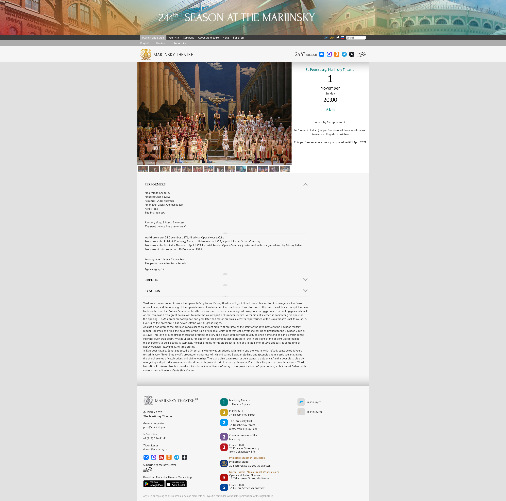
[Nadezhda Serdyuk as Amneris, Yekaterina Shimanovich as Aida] (153, 169)
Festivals (161, 43)
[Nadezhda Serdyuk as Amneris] (229, 169)
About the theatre (208, 37)
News (226, 37)
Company (188, 37)
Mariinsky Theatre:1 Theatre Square (240, 402)
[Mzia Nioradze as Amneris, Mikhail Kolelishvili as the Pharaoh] (186, 169)
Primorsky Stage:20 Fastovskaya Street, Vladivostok (247, 463)
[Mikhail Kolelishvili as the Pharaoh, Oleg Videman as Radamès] (142, 169)
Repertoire (180, 43)
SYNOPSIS (152, 291)
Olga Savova (163, 197)
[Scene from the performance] (284, 169)
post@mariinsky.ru (154, 427)
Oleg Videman (165, 200)
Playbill (144, 43)
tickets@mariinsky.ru (155, 449)
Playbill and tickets (153, 37)
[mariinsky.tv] (302, 402)
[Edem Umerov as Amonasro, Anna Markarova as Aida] (273, 169)
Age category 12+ (155, 269)
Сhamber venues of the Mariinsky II (243, 437)
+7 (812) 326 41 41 (155, 438)
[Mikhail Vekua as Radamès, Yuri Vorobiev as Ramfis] (262, 169)
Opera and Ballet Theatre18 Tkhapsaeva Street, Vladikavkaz (250, 477)
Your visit (173, 37)
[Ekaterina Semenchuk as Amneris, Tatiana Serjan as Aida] (218, 169)
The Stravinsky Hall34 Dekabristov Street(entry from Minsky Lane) (243, 425)
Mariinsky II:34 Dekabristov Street (242, 412)
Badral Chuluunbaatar (170, 204)
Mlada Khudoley (160, 193)
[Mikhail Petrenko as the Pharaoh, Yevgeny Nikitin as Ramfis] (164, 169)
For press (239, 37)
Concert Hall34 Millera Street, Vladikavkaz (247, 487)
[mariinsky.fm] (302, 411)
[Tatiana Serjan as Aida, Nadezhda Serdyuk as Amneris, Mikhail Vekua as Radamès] (251, 169)
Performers (155, 184)
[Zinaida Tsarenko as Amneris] (208, 169)
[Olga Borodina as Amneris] (197, 169)
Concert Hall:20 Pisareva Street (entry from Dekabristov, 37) (244, 448)
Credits (151, 280)
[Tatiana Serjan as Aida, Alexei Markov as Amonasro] (240, 169)
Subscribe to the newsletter (159, 465)
